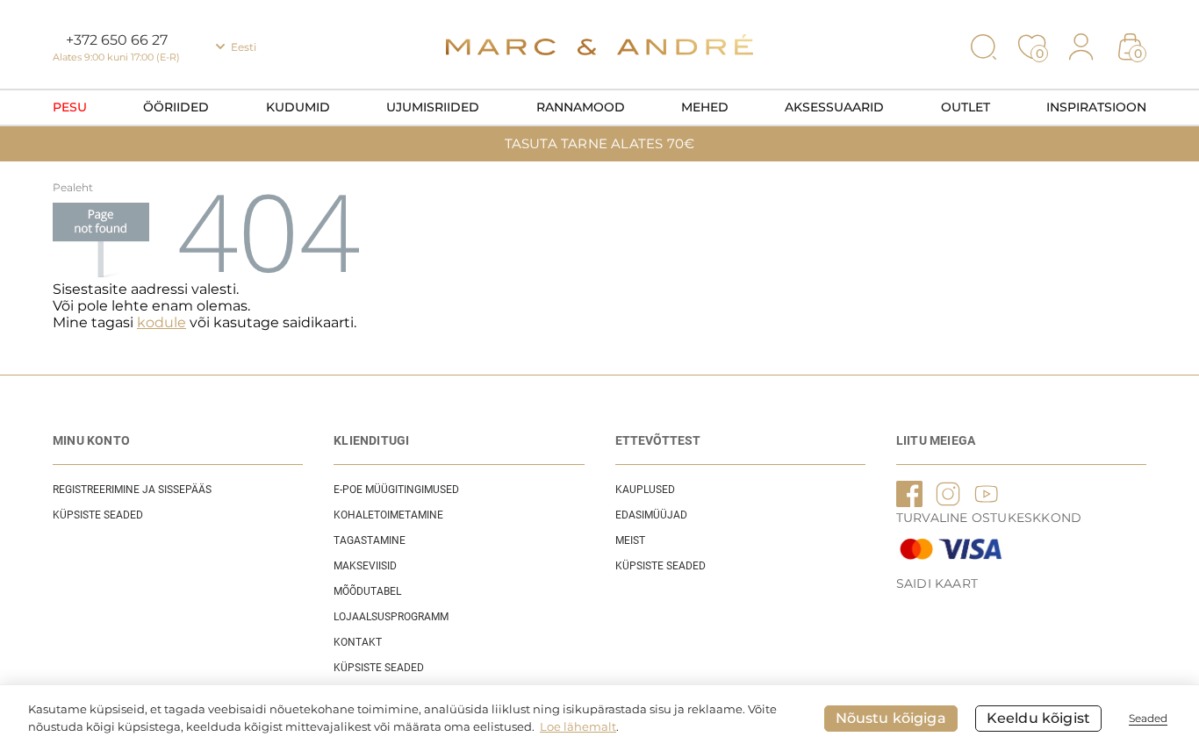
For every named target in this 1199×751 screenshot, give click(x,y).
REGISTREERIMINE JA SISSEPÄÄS (132, 489)
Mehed (705, 107)
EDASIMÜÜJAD (651, 515)
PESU (70, 107)
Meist (630, 540)
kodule (161, 322)
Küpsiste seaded (98, 515)
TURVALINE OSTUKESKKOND (988, 518)
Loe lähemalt (578, 726)
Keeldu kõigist (1038, 718)
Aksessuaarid (834, 107)
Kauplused (645, 489)
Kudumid (298, 107)
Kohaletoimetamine (388, 515)
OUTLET (965, 107)
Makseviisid (365, 566)
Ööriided (176, 107)
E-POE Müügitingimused (396, 489)
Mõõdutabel (367, 591)
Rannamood (580, 107)
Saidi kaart (937, 583)
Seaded (1148, 718)
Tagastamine (370, 540)
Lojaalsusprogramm (391, 617)
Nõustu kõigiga (891, 718)
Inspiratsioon (1096, 107)
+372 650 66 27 (117, 40)
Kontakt (358, 642)
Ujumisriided (432, 107)
